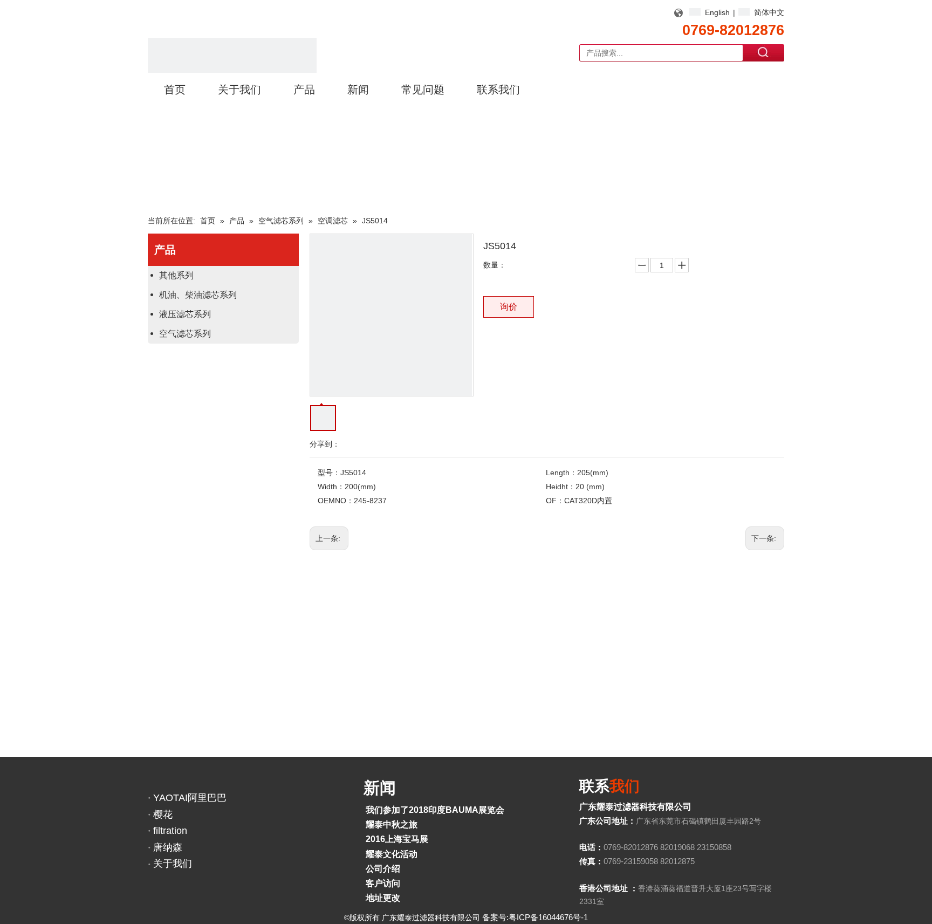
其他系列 (176, 275)
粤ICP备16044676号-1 (548, 917)
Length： (561, 472)
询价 (508, 306)
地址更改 (383, 897)
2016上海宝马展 (397, 839)
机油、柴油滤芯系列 (198, 294)
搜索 (763, 52)
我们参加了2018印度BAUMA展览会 (435, 810)
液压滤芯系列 (185, 314)
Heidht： (560, 486)
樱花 (163, 814)
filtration (170, 830)
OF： (555, 500)
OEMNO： (336, 500)
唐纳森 (167, 847)
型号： (329, 472)
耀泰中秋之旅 (391, 824)
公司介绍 (383, 868)
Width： (331, 486)
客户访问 (383, 883)
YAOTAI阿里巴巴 (190, 797)
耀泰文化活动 (391, 854)
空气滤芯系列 (185, 333)
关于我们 (172, 863)
